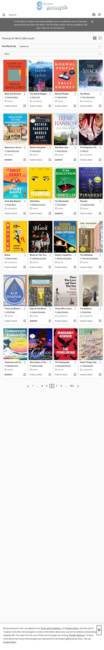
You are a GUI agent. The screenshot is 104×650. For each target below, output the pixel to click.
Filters (6, 54)
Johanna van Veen (39, 258)
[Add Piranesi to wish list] (100, 213)
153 (72, 385)
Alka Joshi (36, 97)
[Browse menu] (99, 14)
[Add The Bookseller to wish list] (75, 213)
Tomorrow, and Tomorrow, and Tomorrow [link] (14, 362)
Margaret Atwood (64, 366)
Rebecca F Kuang (38, 205)
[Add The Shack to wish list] (100, 106)
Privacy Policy (72, 628)
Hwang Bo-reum (13, 151)
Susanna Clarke (88, 205)
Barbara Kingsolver (64, 258)
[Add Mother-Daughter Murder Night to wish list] (49, 160)
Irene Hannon (62, 151)
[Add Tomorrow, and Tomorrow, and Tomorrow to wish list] (24, 375)
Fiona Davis (86, 312)
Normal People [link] (62, 94)
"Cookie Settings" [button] (77, 635)
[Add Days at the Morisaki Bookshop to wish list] (49, 321)
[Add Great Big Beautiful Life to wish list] (24, 213)
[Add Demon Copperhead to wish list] (75, 267)
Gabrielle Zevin (12, 366)
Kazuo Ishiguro (12, 97)
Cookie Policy (9, 642)
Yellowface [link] (35, 201)
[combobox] (46, 15)
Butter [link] (7, 255)
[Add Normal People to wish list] (75, 106)
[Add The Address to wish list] (100, 321)
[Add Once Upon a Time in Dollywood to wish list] (49, 375)
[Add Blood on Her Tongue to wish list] (49, 267)
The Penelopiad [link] (62, 362)
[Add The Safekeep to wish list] (100, 267)
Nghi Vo (85, 151)
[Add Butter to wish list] (24, 267)
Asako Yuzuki (12, 258)
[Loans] (93, 15)
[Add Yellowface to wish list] (49, 213)
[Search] (4, 15)
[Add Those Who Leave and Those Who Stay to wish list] (75, 321)
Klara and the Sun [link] (13, 94)
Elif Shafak (11, 312)
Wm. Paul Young (88, 97)
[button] (94, 39)
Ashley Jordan (37, 366)
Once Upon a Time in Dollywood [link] (39, 362)
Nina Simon (36, 151)
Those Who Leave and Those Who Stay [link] (64, 309)
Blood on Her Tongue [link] (39, 255)
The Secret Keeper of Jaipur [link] (39, 94)
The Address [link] (86, 309)
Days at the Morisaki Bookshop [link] (39, 309)
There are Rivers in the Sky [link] (14, 309)
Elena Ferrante (62, 312)
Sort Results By (9, 46)
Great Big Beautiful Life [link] (14, 201)
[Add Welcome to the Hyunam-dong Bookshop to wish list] (24, 160)
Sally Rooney (62, 97)
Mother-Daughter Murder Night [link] (39, 147)
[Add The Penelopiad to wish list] (75, 375)
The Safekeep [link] (86, 255)
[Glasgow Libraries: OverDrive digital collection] (52, 5)
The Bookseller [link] (62, 201)
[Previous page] (28, 386)
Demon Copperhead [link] (64, 255)
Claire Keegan (87, 366)
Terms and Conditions (51, 628)
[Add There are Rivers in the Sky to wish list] (24, 321)
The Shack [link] (85, 94)
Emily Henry (11, 205)
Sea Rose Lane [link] (61, 147)
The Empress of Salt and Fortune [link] (89, 147)
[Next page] (78, 386)
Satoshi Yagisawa (38, 312)
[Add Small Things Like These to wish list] (100, 375)
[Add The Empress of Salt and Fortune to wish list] (100, 160)
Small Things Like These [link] (89, 362)
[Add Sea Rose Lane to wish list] (75, 160)
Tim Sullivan (61, 205)
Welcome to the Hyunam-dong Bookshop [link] (14, 147)
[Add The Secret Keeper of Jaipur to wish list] (49, 106)
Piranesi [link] (83, 201)
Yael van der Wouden (90, 258)
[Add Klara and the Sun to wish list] (24, 106)
